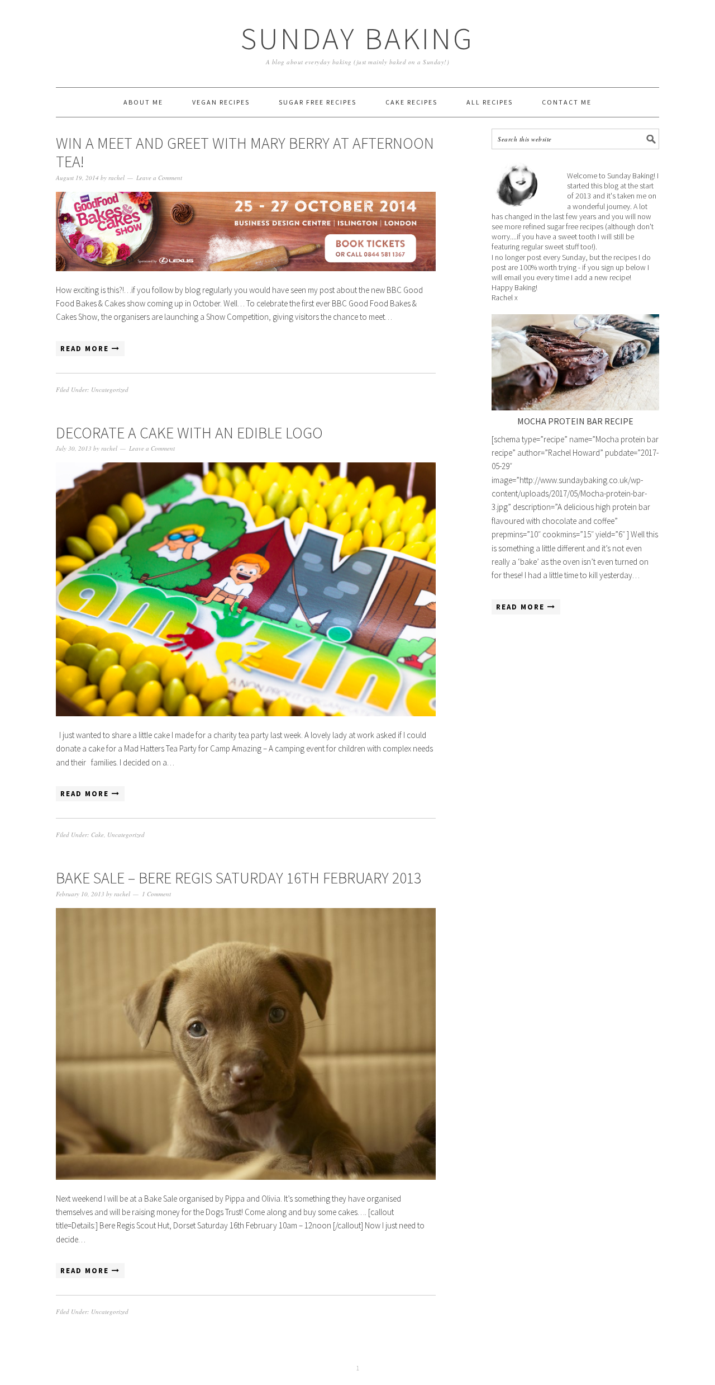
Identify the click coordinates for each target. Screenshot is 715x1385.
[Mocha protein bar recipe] (575, 362)
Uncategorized (109, 389)
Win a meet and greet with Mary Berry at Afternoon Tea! (245, 152)
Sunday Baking (357, 38)
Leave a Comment (159, 177)
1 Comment (156, 894)
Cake (97, 834)
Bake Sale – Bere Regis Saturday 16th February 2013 (238, 878)
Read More (86, 348)
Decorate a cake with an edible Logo (189, 433)
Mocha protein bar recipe (575, 421)
